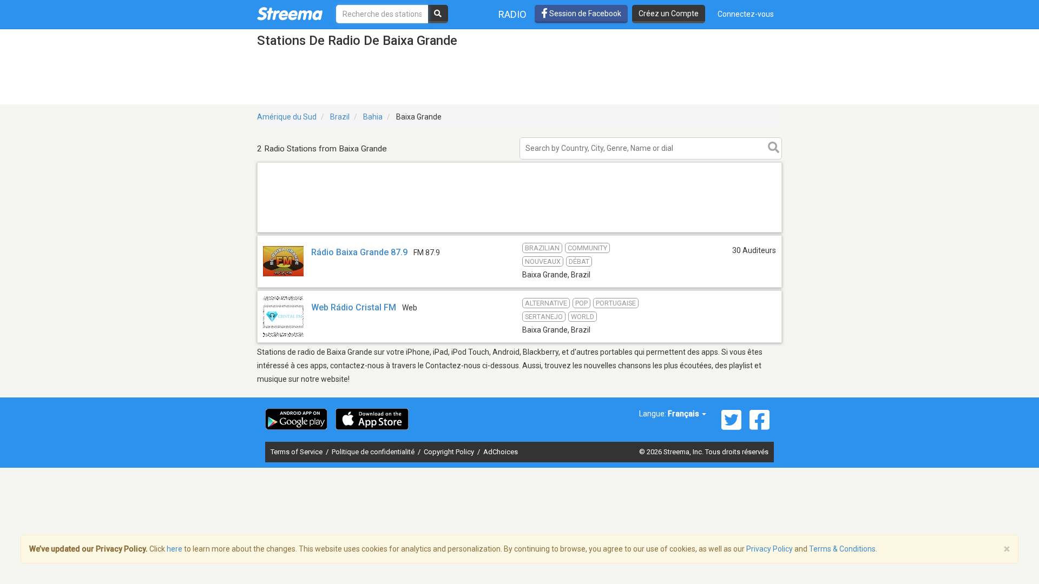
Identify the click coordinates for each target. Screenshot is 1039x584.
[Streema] (290, 13)
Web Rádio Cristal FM (353, 307)
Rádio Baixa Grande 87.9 (359, 252)
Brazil (340, 116)
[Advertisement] (519, 231)
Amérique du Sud (287, 116)
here (174, 549)
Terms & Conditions (842, 549)
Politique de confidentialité (374, 452)
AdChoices (500, 452)
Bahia (373, 116)
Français (684, 413)
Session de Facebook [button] (584, 13)
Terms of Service (297, 452)
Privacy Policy (769, 549)
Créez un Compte (669, 13)
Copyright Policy (450, 452)
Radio (512, 14)
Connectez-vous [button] (746, 14)
